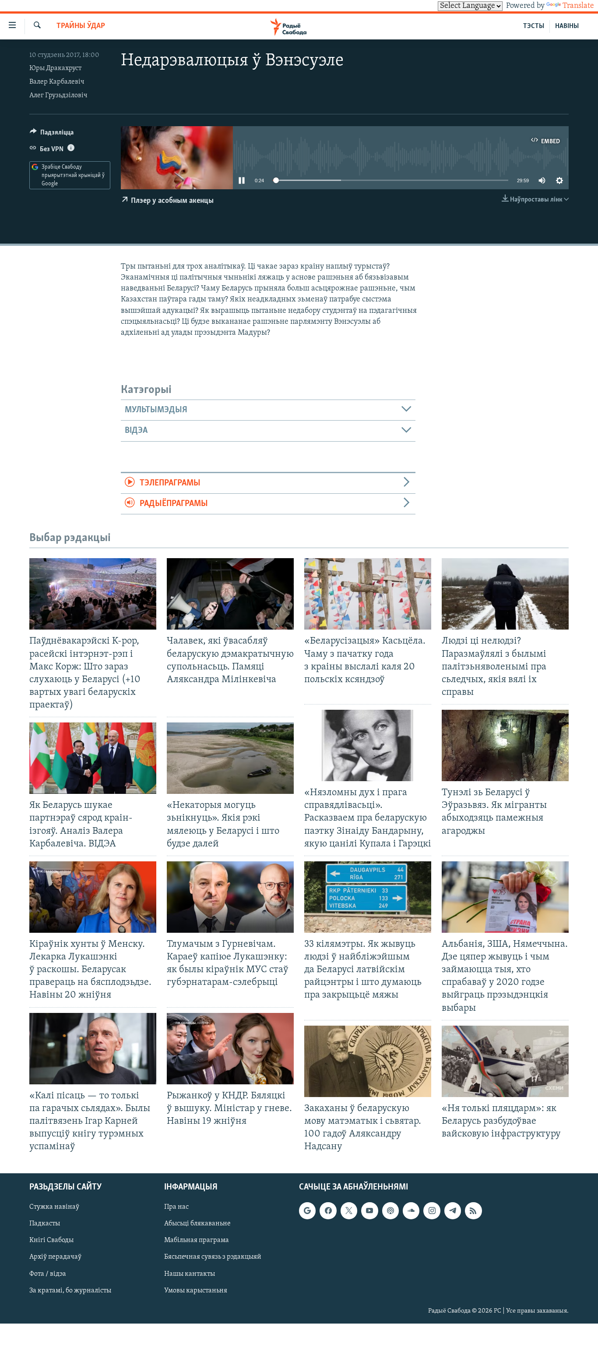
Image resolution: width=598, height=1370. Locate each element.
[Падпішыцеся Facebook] (328, 1211)
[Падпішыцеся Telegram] (452, 1211)
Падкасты (44, 1224)
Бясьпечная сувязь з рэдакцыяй (212, 1257)
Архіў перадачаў (55, 1257)
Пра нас (176, 1207)
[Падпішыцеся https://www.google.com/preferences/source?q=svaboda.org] (307, 1211)
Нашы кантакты (189, 1274)
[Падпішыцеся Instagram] (431, 1211)
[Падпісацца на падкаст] (390, 1211)
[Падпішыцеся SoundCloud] (411, 1211)
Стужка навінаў (54, 1207)
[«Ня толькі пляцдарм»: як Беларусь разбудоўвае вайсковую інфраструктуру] (505, 1061)
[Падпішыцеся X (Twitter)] (349, 1211)
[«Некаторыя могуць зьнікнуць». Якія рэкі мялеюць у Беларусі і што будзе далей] (230, 758)
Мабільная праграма (196, 1240)
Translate (578, 6)
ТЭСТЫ (533, 26)
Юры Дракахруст (55, 68)
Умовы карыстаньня (195, 1290)
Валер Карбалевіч (56, 81)
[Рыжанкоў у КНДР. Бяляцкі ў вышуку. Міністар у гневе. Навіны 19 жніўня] (230, 1048)
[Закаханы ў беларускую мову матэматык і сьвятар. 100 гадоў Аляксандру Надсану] (367, 1061)
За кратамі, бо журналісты (70, 1290)
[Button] (52, 134)
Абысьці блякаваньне (197, 1224)
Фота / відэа (47, 1274)
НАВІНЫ (567, 26)
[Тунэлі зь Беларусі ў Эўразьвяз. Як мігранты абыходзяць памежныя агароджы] (505, 745)
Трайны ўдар (80, 26)
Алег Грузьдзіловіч (58, 95)
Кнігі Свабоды (51, 1240)
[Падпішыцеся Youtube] (369, 1211)
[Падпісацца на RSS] (473, 1211)
